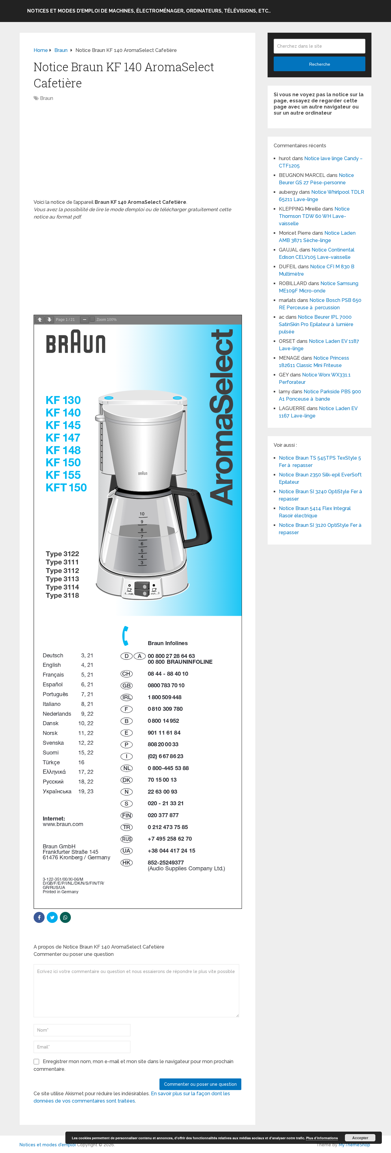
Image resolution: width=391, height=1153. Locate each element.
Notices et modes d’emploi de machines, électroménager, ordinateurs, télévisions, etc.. (149, 11)
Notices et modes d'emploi (48, 1144)
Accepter (360, 1137)
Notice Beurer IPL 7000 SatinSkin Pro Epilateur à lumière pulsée (316, 324)
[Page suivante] (49, 319)
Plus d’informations (322, 1138)
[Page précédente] (39, 319)
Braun (46, 98)
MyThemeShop (354, 1144)
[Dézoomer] (84, 319)
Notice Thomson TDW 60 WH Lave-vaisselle (314, 216)
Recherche (319, 64)
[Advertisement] (137, 153)
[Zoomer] (92, 319)
